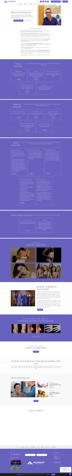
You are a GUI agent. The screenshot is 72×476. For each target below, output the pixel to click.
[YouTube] (46, 1)
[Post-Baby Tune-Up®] (27, 191)
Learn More (40, 309)
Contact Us (65, 1)
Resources (43, 4)
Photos (35, 4)
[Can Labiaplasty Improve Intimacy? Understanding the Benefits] (42, 393)
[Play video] (49, 15)
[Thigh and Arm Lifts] (36, 162)
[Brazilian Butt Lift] (53, 162)
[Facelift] (36, 75)
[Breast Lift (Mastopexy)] (36, 115)
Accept (53, 474)
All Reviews (36, 351)
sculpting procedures (28, 142)
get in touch (23, 367)
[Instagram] (43, 1)
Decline (48, 474)
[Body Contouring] (19, 162)
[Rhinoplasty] (19, 75)
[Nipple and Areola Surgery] (27, 127)
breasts (35, 104)
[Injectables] (44, 88)
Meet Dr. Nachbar (28, 20)
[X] (48, 1)
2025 (50, 47)
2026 (23, 48)
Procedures (30, 4)
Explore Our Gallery (36, 336)
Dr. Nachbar (20, 4)
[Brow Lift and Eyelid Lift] (53, 75)
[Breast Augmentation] (19, 115)
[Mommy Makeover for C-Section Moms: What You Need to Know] (42, 385)
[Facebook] (41, 1)
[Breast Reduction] (53, 115)
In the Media (54, 4)
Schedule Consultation (56, 1)
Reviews (39, 4)
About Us (25, 4)
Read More (51, 387)
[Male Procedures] (44, 191)
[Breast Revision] (44, 127)
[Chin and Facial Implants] (27, 88)
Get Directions (56, 458)
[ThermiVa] (44, 225)
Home (16, 4)
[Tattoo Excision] (27, 225)
